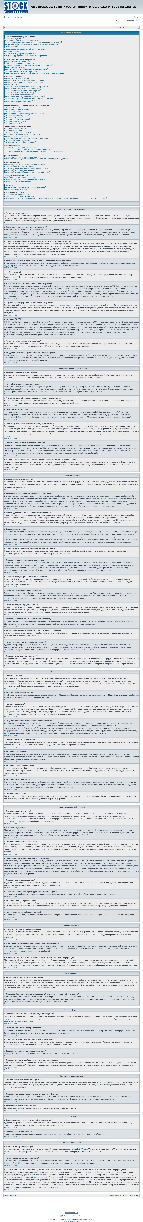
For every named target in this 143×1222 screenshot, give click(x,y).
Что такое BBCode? (12, 107)
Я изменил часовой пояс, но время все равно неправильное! (28, 65)
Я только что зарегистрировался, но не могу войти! (24, 48)
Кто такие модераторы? (13, 130)
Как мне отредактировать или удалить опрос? (22, 88)
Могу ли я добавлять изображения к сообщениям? (24, 113)
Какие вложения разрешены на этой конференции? (25, 187)
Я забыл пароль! (11, 46)
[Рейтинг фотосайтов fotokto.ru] (71, 1216)
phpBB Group (81, 1149)
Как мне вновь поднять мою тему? (17, 102)
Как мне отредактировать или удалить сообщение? (24, 80)
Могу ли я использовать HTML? (16, 109)
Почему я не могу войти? (14, 38)
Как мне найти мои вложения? (16, 189)
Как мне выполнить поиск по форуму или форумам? (25, 164)
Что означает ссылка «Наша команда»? (20, 142)
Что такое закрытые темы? (15, 121)
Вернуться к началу (10, 223)
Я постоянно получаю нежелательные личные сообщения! (27, 150)
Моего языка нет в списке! (14, 67)
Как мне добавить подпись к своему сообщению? (23, 82)
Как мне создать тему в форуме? (17, 78)
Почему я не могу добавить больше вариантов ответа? (26, 86)
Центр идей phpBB (12, 1163)
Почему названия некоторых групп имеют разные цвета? (27, 138)
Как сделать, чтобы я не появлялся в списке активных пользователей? (32, 44)
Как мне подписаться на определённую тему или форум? (27, 180)
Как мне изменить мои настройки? (18, 61)
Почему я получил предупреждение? (19, 94)
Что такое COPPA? (11, 52)
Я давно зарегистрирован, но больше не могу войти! (25, 50)
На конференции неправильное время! (19, 63)
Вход (7, 17)
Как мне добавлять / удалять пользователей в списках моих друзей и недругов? (36, 159)
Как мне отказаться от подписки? (17, 182)
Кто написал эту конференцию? (17, 194)
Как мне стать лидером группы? (17, 136)
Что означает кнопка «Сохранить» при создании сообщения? (29, 98)
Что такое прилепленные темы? (17, 119)
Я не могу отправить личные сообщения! (20, 148)
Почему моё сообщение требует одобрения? (22, 100)
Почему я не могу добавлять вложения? (20, 92)
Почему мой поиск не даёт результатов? (20, 166)
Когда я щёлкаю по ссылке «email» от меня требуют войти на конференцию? (34, 73)
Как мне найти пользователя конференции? (22, 170)
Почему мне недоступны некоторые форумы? (22, 90)
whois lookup (36, 1175)
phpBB (67, 1219)
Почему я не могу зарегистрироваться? (20, 54)
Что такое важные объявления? (17, 115)
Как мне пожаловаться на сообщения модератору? (24, 96)
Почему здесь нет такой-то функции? (19, 196)
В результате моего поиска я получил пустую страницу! (26, 168)
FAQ (137, 17)
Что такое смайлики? (12, 111)
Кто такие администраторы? (15, 128)
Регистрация (17, 17)
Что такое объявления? (13, 117)
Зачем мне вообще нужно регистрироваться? (22, 40)
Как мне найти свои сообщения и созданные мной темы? (27, 172)
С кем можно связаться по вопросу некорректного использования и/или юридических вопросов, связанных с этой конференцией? (56, 198)
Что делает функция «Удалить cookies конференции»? (26, 56)
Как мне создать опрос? (13, 84)
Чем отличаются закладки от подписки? (20, 178)
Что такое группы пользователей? (18, 132)
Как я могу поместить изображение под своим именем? (26, 69)
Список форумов (10, 28)
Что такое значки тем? (13, 123)
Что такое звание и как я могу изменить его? (22, 71)
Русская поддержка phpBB (71, 1221)
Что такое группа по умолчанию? (17, 140)
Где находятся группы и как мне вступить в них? (23, 134)
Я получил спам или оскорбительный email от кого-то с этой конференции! (34, 151)
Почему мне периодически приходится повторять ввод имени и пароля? (33, 42)
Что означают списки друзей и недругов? (20, 157)
